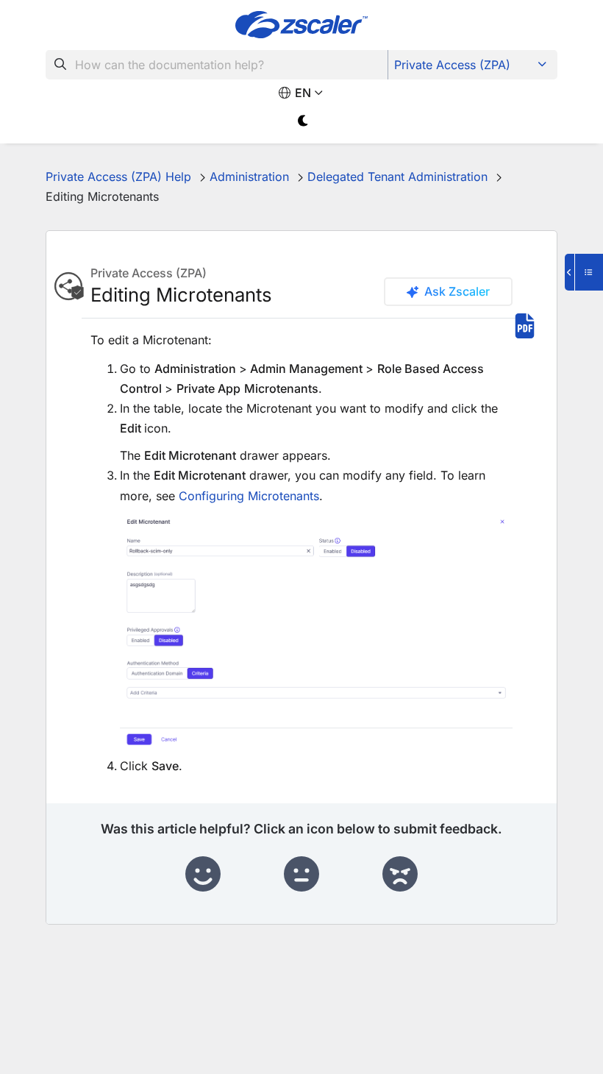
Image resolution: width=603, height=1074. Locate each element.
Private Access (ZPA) (452, 64)
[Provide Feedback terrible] (400, 874)
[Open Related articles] (584, 272)
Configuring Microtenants (249, 495)
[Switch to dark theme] (303, 121)
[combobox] (217, 64)
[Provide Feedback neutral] (301, 874)
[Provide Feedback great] (203, 874)
